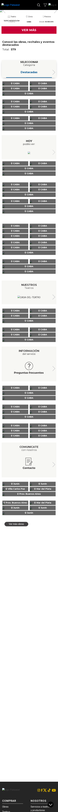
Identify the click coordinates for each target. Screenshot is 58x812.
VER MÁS (29, 30)
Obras (5, 806)
